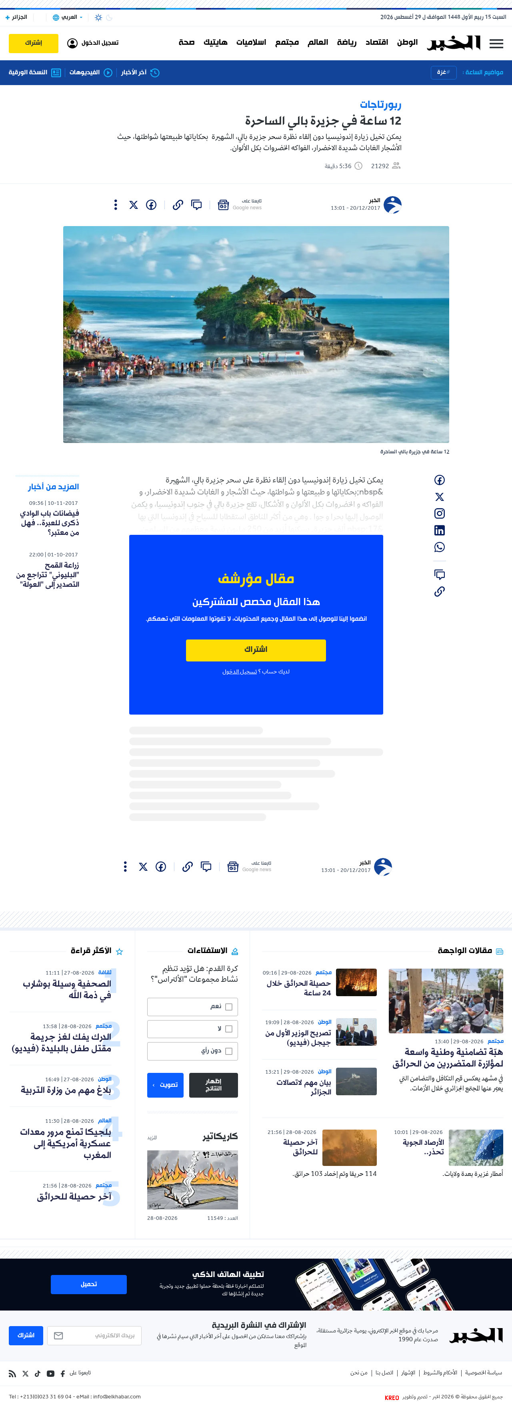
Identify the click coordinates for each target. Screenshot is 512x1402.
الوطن (407, 43)
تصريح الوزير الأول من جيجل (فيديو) (298, 1038)
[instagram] (439, 513)
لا (219, 1029)
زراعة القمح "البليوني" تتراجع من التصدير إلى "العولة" (47, 575)
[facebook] (151, 205)
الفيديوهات (85, 73)
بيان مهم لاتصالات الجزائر (303, 1088)
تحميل (89, 1284)
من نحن (359, 1373)
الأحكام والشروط (440, 1373)
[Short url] (178, 205)
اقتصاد (377, 43)
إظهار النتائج (214, 1085)
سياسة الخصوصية (483, 1373)
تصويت (169, 1085)
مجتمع (287, 43)
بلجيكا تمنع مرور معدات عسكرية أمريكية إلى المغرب (65, 1144)
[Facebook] (63, 1373)
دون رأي (211, 1050)
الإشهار (408, 1373)
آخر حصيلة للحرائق (300, 1148)
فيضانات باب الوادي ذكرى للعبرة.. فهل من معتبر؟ (49, 523)
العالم (318, 43)
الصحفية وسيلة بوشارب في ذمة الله (67, 990)
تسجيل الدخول (239, 672)
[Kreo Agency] (393, 1397)
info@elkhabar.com (117, 1397)
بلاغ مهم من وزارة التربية (66, 1090)
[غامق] (109, 17)
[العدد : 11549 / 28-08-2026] (192, 1179)
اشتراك (256, 650)
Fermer (496, 43)
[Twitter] (25, 1373)
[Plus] (115, 205)
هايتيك (216, 43)
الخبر (374, 201)
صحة (187, 43)
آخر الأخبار (133, 73)
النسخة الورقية (28, 73)
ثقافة (105, 973)
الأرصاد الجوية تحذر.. (423, 1148)
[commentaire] (196, 205)
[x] (133, 205)
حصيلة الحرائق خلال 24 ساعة (299, 989)
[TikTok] (37, 1373)
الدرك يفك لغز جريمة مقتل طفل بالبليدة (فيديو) (61, 1043)
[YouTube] (50, 1373)
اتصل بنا (384, 1373)
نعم (215, 1006)
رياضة (347, 43)
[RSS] (12, 1373)
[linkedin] (439, 530)
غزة (441, 72)
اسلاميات (251, 43)
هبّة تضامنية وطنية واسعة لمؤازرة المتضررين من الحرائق (447, 1058)
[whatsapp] (439, 547)
